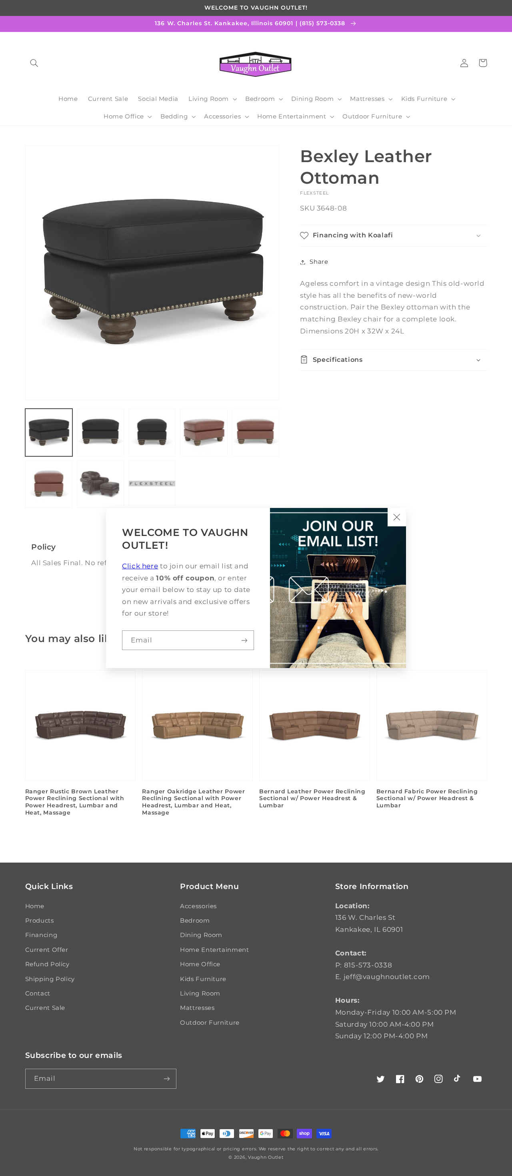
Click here (140, 566)
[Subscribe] (244, 640)
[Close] (397, 517)
